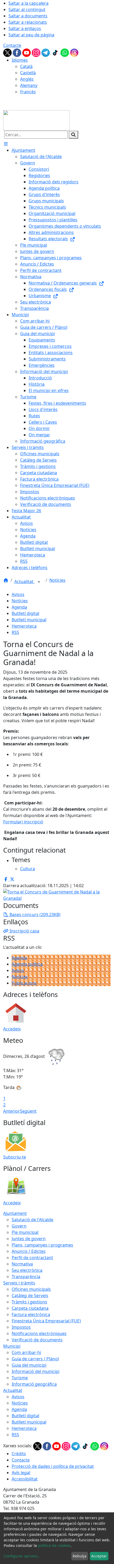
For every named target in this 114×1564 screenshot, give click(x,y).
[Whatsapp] (65, 52)
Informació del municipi (35, 1371)
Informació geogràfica (34, 1384)
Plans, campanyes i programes (42, 1245)
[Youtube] (27, 52)
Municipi (11, 1346)
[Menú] (5, 144)
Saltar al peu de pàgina (31, 35)
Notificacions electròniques (39, 1333)
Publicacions (24, 983)
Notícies (57, 580)
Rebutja (79, 1555)
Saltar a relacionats (27, 22)
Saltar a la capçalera (28, 3)
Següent (28, 1111)
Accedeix (12, 1029)
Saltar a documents (27, 16)
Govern (19, 1226)
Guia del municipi (29, 1365)
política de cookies (54, 1545)
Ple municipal (25, 1232)
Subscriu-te (14, 1157)
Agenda (19, 607)
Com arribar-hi (26, 1352)
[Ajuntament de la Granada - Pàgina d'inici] (36, 120)
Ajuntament (15, 1213)
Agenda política (27, 964)
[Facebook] (17, 52)
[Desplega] (38, 582)
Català (26, 66)
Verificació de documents (37, 1340)
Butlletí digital (25, 613)
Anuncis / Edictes (29, 1251)
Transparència (26, 1276)
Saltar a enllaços (24, 28)
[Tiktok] (55, 52)
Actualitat (24, 581)
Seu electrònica (27, 1270)
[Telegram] (46, 52)
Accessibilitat (25, 1479)
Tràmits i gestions (29, 1302)
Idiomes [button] (20, 60)
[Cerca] (73, 135)
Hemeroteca (24, 626)
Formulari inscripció (23, 822)
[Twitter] (8, 52)
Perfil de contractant (32, 1257)
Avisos (18, 594)
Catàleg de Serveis (30, 1295)
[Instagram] (36, 52)
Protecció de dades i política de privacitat (53, 1466)
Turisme (20, 1378)
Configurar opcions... (22, 1555)
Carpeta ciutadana (30, 1308)
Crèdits (19, 1454)
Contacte (12, 45)
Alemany (28, 85)
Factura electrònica (31, 1314)
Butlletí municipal (29, 620)
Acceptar (99, 1555)
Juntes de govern (29, 1239)
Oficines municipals (31, 1289)
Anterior (11, 1111)
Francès (28, 92)
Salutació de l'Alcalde (32, 1220)
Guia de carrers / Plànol (35, 1359)
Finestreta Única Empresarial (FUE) (46, 1321)
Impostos (21, 1327)
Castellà (28, 73)
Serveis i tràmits (19, 1283)
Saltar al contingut (26, 9)
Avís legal (21, 1472)
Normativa (22, 1264)
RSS (15, 632)
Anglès (27, 79)
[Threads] (74, 52)
